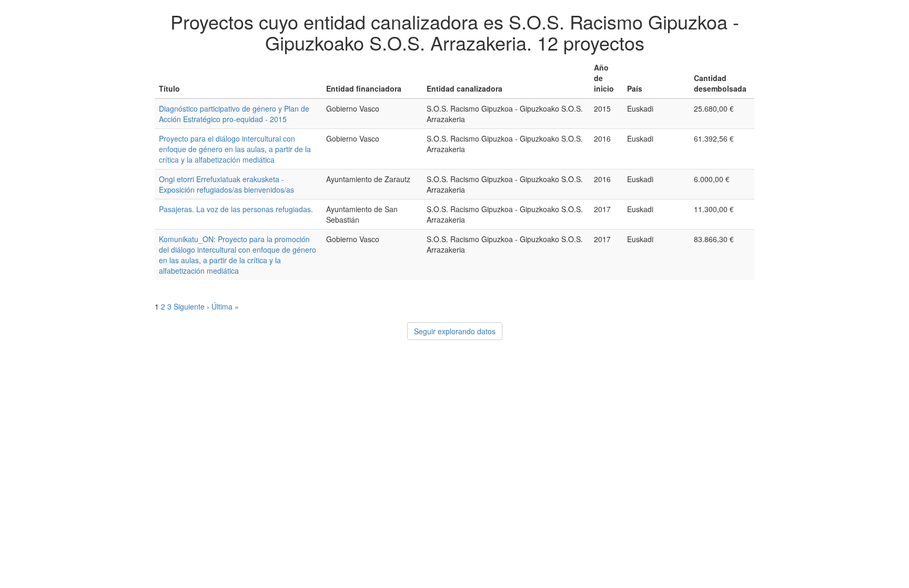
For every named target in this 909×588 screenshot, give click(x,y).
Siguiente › (191, 306)
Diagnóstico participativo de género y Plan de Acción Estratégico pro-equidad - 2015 (234, 113)
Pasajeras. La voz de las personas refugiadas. (236, 209)
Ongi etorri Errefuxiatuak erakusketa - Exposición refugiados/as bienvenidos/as (226, 184)
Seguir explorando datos (455, 331)
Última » (225, 306)
